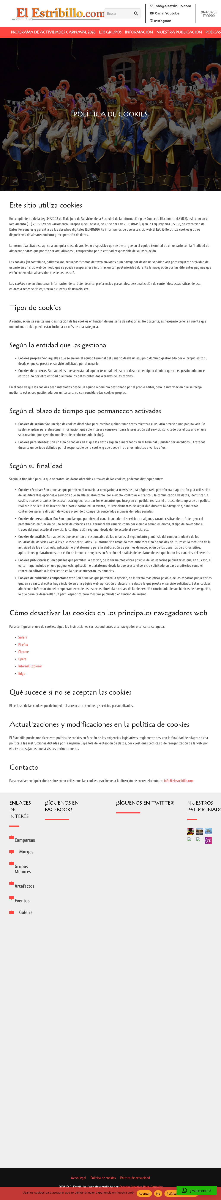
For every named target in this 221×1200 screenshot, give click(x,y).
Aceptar (144, 1193)
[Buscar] (136, 13)
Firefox (23, 645)
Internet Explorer (30, 666)
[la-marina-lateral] (190, 998)
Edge (21, 674)
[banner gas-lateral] (208, 831)
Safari (22, 637)
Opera (22, 659)
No (158, 1193)
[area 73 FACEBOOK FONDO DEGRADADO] (208, 840)
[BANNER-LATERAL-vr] (190, 831)
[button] (197, 1190)
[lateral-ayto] (199, 998)
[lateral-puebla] (199, 831)
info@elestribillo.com (179, 781)
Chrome (23, 652)
